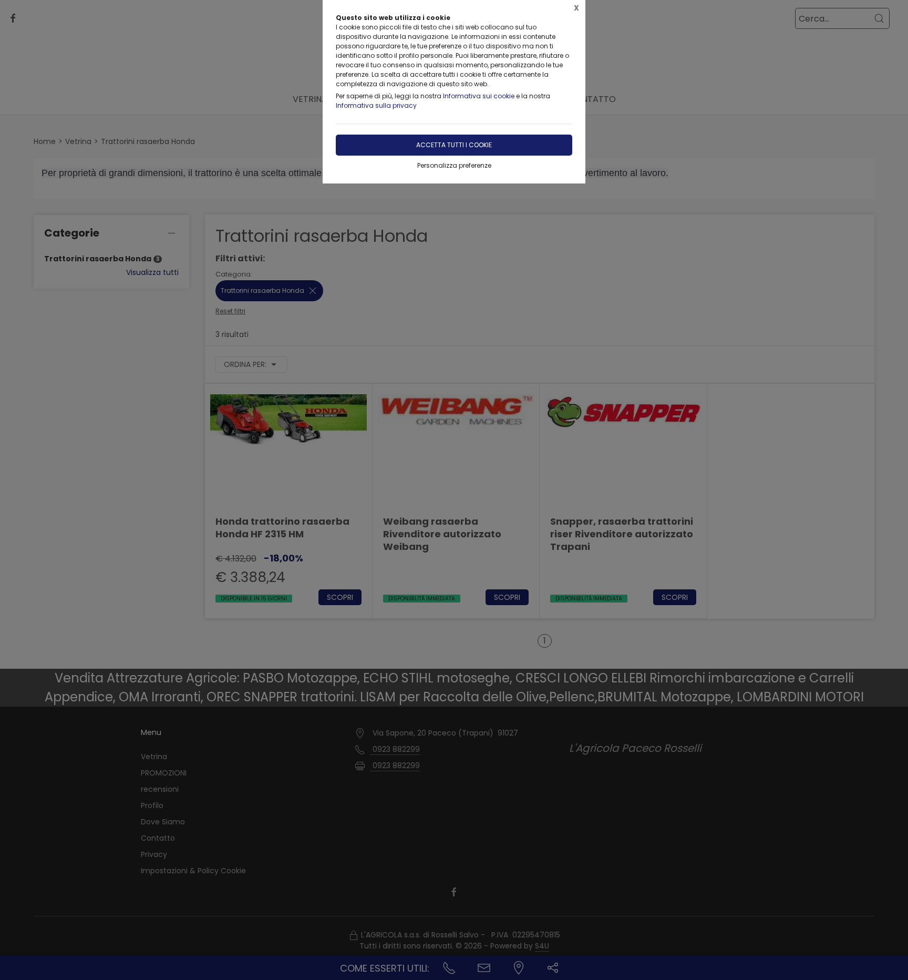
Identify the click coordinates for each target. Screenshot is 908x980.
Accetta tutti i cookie (454, 144)
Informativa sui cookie (478, 95)
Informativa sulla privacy (376, 105)
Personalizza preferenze (454, 165)
